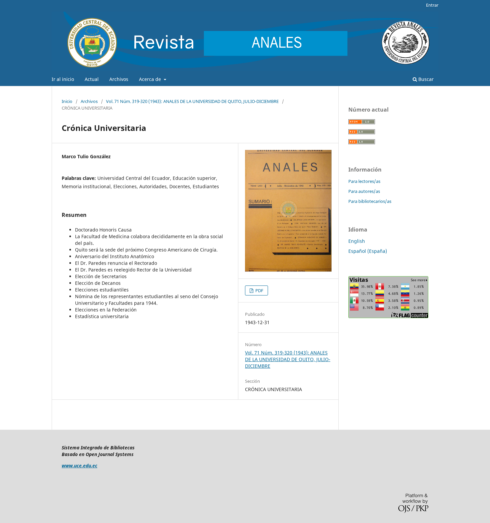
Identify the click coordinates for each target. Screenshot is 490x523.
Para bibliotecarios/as (369, 201)
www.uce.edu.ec (79, 465)
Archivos (118, 79)
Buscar (425, 79)
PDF (258, 290)
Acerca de (150, 79)
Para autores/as (364, 191)
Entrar (432, 5)
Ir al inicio (63, 79)
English (356, 241)
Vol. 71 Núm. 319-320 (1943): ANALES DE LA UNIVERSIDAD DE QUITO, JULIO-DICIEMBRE (192, 101)
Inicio (67, 101)
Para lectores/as (364, 181)
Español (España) (367, 251)
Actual (92, 79)
